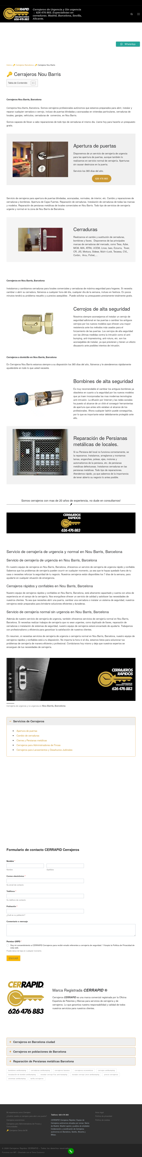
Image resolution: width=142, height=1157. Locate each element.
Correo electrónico (16, 876)
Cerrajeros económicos (15, 1120)
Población (12, 906)
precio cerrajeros (111, 1074)
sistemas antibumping (17, 1078)
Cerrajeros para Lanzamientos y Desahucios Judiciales (44, 749)
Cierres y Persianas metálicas (32, 740)
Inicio (9, 65)
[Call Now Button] (71, 1151)
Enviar (13, 958)
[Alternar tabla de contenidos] (32, 83)
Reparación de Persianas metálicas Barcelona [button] (43, 1061)
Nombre (10, 870)
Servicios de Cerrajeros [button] (28, 721)
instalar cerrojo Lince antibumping (85, 1074)
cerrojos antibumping (106, 1070)
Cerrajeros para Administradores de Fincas (38, 745)
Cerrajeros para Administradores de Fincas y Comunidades (24, 1125)
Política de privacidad (103, 1116)
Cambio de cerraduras (28, 735)
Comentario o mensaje (17, 921)
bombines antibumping (17, 1070)
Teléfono (11, 891)
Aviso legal (99, 1112)
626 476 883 (101, 178)
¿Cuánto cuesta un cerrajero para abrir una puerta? (27, 1116)
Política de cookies (102, 1120)
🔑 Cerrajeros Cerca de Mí (17, 1130)
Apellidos (50, 870)
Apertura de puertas (27, 730)
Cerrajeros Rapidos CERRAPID (23, 1148)
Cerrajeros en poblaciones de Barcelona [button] (39, 1051)
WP (14, 1152)
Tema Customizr (38, 1152)
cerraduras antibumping (40, 1070)
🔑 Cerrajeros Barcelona (23, 65)
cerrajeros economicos (84, 1070)
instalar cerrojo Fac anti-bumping (54, 1074)
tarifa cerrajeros (37, 1078)
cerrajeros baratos (62, 1070)
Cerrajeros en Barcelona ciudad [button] (34, 1042)
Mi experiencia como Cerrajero (19, 1112)
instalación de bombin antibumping (22, 1074)
